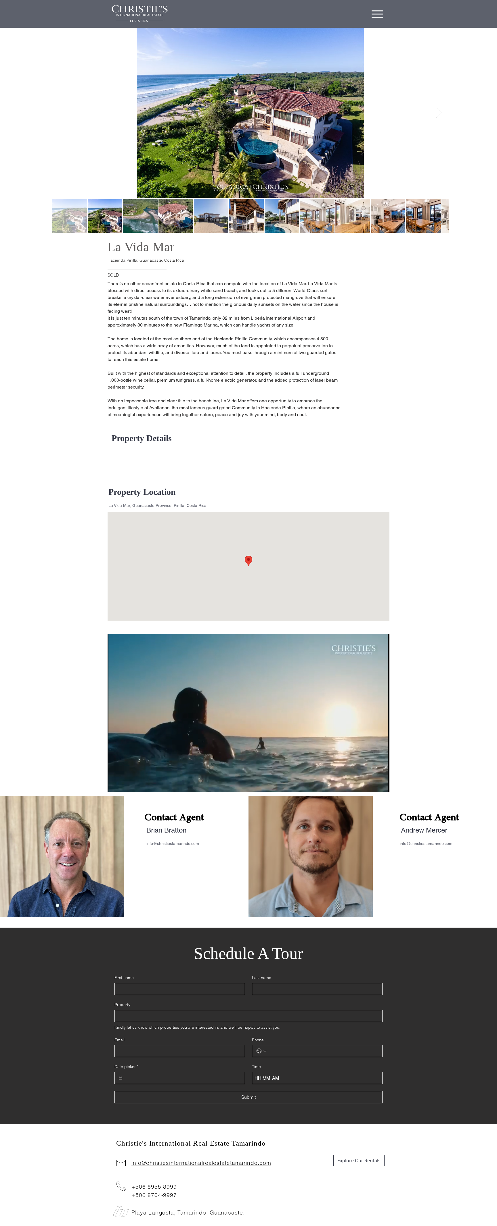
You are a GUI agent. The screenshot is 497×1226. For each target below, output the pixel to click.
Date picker (126, 1066)
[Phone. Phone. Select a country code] (261, 1051)
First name (124, 977)
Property (122, 1004)
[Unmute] (125, 784)
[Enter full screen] (381, 784)
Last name (261, 977)
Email (119, 1039)
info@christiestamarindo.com (172, 843)
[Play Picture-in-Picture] (372, 784)
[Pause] (115, 784)
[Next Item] (439, 112)
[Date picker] (120, 1078)
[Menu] (377, 14)
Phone (258, 1039)
